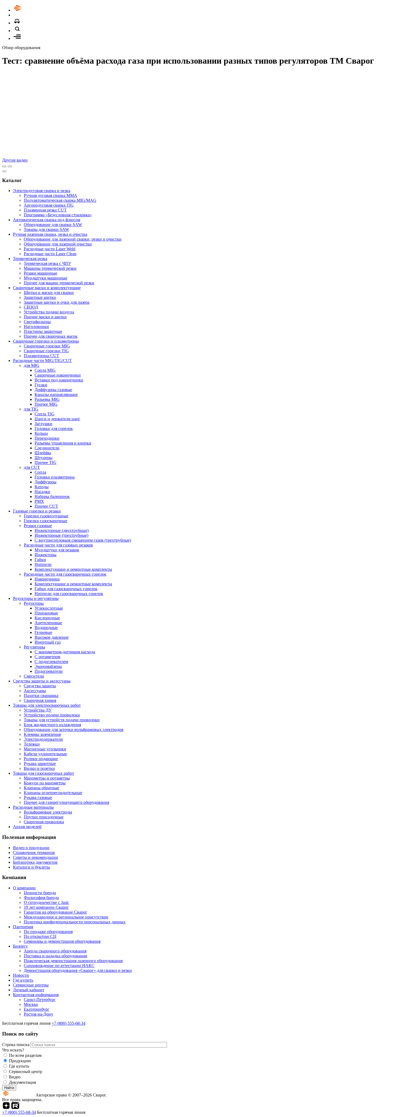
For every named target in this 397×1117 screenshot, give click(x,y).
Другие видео (15, 160)
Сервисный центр (25, 1071)
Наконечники (47, 579)
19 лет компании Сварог (46, 907)
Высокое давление (52, 637)
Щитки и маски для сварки (49, 292)
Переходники (47, 438)
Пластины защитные (43, 331)
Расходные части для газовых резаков (58, 545)
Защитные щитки (40, 297)
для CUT (32, 467)
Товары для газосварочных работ (43, 773)
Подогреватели (49, 671)
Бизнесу (20, 946)
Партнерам (23, 926)
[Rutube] (15, 1107)
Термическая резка (30, 258)
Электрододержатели (43, 739)
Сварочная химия (40, 700)
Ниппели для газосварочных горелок (69, 593)
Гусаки (41, 384)
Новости (21, 975)
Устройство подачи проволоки (52, 715)
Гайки (40, 559)
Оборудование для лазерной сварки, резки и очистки (73, 239)
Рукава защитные (40, 763)
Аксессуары (35, 690)
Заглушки (43, 423)
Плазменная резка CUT (45, 210)
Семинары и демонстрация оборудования (62, 941)
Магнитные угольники (45, 749)
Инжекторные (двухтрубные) (62, 530)
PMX (39, 501)
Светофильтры (37, 321)
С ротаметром (47, 656)
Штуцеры (43, 457)
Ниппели (43, 564)
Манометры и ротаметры (47, 778)
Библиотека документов (35, 862)
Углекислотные (49, 608)
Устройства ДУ (38, 710)
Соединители (47, 448)
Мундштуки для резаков (57, 550)
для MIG (31, 365)
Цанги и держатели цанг (57, 418)
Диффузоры (45, 482)
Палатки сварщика (41, 695)
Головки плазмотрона (55, 477)
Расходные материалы (33, 807)
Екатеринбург (36, 1009)
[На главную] (33, 10)
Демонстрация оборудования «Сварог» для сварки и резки (78, 970)
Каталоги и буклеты (31, 867)
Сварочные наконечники (58, 375)
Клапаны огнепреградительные (53, 792)
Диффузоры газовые (53, 389)
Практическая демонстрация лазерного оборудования (73, 960)
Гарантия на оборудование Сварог (55, 912)
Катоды (42, 486)
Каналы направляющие (56, 394)
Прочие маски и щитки (45, 317)
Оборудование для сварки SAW (53, 224)
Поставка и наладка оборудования (55, 956)
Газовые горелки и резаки (37, 511)
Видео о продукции (31, 847)
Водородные (46, 627)
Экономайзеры (48, 666)
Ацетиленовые (48, 622)
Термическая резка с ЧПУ (47, 263)
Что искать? (13, 1050)
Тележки (32, 744)
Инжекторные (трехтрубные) (61, 535)
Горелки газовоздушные (46, 516)
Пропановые (46, 613)
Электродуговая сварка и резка (41, 190)
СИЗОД (31, 307)
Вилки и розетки (39, 768)
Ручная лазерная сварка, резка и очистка (50, 234)
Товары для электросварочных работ (47, 705)
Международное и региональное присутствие (66, 917)
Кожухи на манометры (45, 783)
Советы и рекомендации (35, 857)
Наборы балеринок (52, 496)
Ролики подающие (41, 758)
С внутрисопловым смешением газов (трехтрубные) (83, 540)
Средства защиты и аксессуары (41, 681)
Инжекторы (45, 554)
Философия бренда (41, 897)
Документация (22, 1082)
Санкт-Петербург (40, 999)
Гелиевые (43, 632)
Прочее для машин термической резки (59, 283)
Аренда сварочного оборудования (55, 951)
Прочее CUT (46, 506)
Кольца (41, 433)
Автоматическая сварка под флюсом (46, 219)
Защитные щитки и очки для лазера (56, 302)
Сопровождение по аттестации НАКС (59, 965)
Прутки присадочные (43, 817)
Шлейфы (43, 452)
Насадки (42, 491)
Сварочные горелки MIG (47, 346)
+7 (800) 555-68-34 (68, 1023)
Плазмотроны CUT (41, 355)
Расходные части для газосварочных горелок (65, 574)
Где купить (23, 980)
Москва (31, 1004)
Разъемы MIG (47, 399)
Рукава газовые (38, 797)
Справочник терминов (34, 852)
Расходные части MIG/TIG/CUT (42, 360)
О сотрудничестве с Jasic (46, 902)
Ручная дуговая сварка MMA (50, 195)
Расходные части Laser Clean (50, 253)
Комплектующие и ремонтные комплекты (73, 569)
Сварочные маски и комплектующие (47, 287)
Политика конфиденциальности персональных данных (75, 922)
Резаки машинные (40, 273)
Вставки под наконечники (59, 380)
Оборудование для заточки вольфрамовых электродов (73, 729)
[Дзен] (6, 1107)
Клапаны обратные (41, 787)
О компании (24, 888)
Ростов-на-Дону (38, 1014)
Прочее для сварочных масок (51, 336)
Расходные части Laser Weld (49, 249)
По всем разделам (25, 1055)
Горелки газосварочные (45, 520)
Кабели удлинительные (45, 754)
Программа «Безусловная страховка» (58, 215)
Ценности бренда (40, 892)
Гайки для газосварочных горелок (66, 588)
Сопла (40, 472)
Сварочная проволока (44, 821)
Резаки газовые (38, 525)
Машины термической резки (50, 268)
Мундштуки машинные (45, 278)
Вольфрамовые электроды (48, 812)
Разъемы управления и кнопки (63, 443)
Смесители (34, 676)
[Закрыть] (4, 171)
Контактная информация (36, 994)
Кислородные (47, 618)
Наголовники (36, 326)
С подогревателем (51, 661)
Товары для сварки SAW (46, 229)
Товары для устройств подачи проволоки (62, 720)
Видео (15, 1077)
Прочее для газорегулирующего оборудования (66, 802)
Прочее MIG (46, 404)
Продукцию (20, 1060)
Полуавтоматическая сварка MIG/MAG (60, 200)
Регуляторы (34, 647)
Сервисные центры (31, 985)
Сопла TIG (45, 414)
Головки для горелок (54, 428)
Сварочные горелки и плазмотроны (46, 341)
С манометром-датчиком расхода (65, 652)
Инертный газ (47, 642)
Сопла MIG (45, 370)
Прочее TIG (45, 462)
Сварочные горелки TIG (46, 351)
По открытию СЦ (40, 936)
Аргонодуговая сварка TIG (49, 205)
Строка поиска (16, 1044)
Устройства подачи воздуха (49, 312)
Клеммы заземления (42, 734)
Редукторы (34, 603)
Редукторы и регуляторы (36, 598)
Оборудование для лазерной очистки (58, 244)
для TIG (31, 409)
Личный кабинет (28, 990)
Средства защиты (40, 686)
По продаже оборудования (48, 931)
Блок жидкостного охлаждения (52, 724)
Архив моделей (27, 826)
